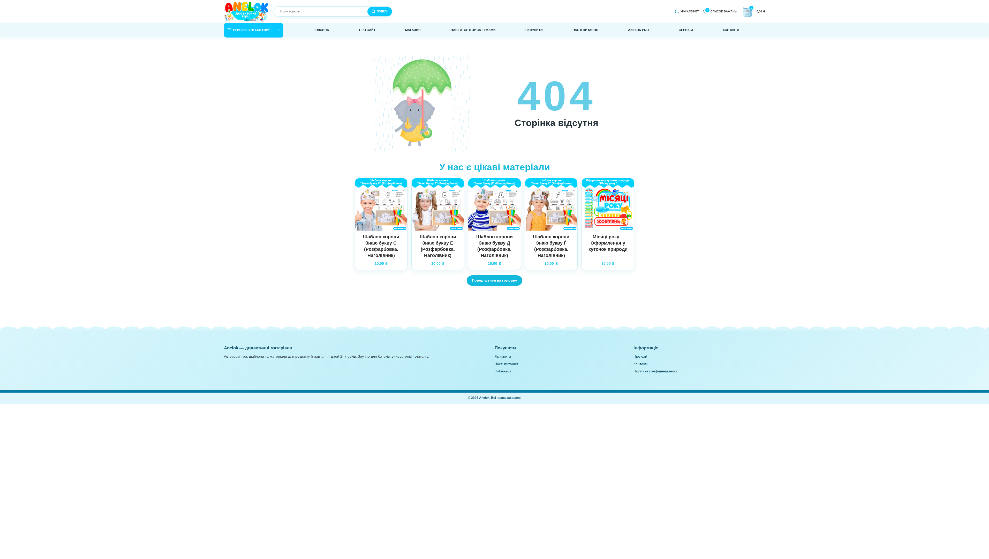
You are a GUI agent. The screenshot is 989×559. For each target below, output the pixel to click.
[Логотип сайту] (246, 11)
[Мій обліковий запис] (686, 11)
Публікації (503, 371)
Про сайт (641, 356)
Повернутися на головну (494, 280)
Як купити (503, 356)
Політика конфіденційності (655, 371)
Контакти (640, 364)
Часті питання (506, 364)
